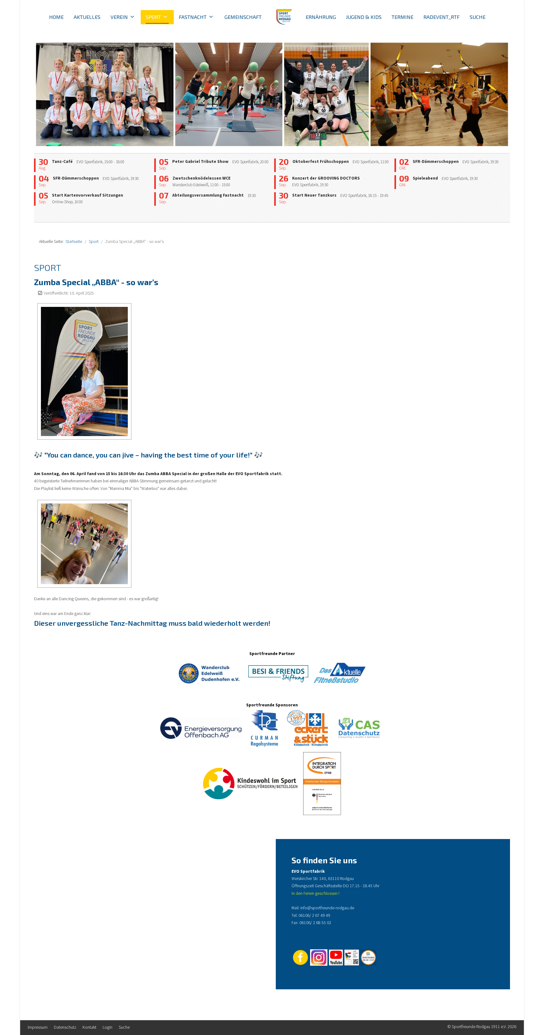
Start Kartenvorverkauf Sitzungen (87, 195)
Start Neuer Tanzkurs (314, 195)
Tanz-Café (62, 161)
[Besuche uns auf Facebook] (301, 957)
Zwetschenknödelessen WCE (201, 178)
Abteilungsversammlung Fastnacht (208, 195)
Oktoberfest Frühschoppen (320, 161)
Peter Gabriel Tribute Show (200, 161)
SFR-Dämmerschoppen (76, 178)
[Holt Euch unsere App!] (351, 957)
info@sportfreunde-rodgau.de (327, 908)
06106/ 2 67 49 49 (314, 915)
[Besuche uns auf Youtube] (336, 957)
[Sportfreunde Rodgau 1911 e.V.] (283, 17)
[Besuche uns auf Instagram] (318, 957)
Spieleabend (425, 178)
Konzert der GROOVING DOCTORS (326, 178)
